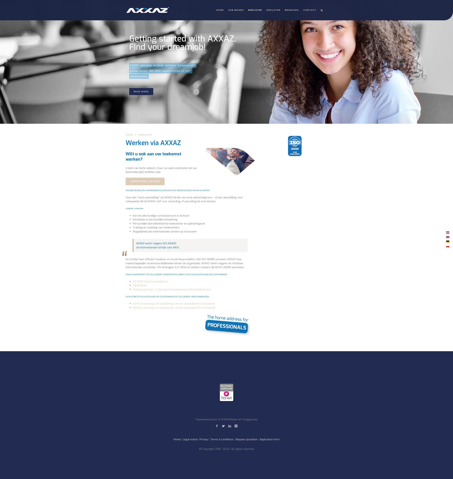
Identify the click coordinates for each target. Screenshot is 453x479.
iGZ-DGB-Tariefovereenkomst (150, 281)
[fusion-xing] (236, 426)
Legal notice (190, 439)
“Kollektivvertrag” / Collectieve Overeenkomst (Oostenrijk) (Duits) (172, 289)
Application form (270, 439)
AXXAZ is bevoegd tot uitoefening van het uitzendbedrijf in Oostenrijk (174, 307)
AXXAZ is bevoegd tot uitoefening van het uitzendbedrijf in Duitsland (173, 303)
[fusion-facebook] (217, 426)
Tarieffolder (140, 285)
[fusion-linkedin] (229, 426)
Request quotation (247, 439)
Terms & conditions (222, 439)
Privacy (204, 439)
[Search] (322, 10)
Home (177, 439)
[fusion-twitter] (223, 426)
